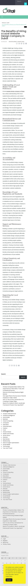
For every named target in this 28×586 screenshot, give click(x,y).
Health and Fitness (8, 433)
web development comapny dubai (16, 41)
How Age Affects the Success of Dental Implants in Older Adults (15, 25)
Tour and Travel (7, 448)
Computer (6, 423)
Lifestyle (5, 437)
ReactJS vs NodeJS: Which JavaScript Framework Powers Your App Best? (14, 404)
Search (3, 374)
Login (4, 539)
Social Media (6, 444)
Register (5, 540)
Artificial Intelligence (9, 415)
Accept (9, 580)
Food (4, 430)
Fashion (5, 428)
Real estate (6, 439)
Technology (4, 41)
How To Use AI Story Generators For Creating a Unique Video (13, 400)
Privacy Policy (7, 544)
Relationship (6, 441)
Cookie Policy (9, 576)
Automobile (6, 417)
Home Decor (6, 435)
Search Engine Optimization (11, 443)
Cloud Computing (8, 421)
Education (6, 424)
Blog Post (5, 542)
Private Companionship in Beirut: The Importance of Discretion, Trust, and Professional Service (13, 388)
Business (5, 419)
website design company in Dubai (15, 91)
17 (3, 568)
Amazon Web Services (9, 414)
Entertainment (7, 426)
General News (7, 432)
